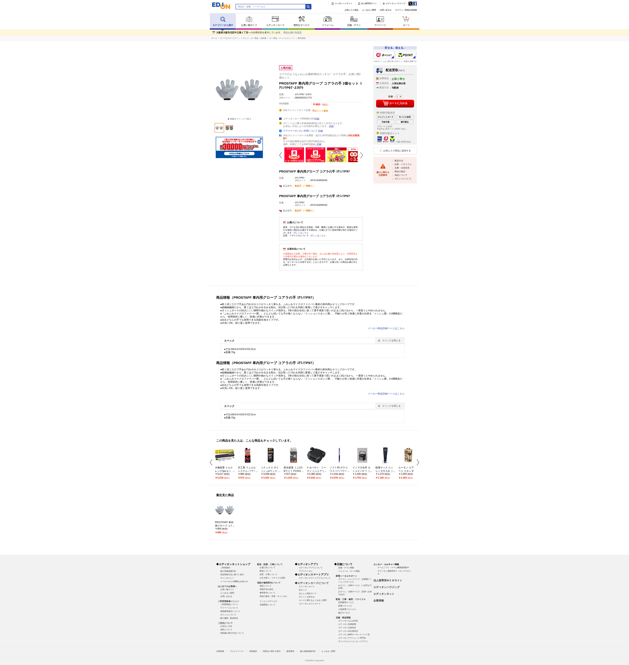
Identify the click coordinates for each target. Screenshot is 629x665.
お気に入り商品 (351, 10)
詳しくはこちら (301, 232)
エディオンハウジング (395, 3)
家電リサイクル (345, 606)
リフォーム (328, 25)
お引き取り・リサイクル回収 (272, 578)
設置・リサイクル (403, 164)
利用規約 (253, 651)
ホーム (214, 38)
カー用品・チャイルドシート (282, 38)
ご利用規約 (225, 568)
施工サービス (344, 613)
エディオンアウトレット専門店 (352, 638)
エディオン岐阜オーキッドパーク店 (354, 634)
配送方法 (399, 160)
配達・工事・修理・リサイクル (351, 599)
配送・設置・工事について (270, 564)
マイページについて (229, 608)
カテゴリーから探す (223, 25)
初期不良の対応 (266, 589)
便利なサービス (302, 25)
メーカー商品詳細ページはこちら (386, 328)
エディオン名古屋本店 (348, 631)
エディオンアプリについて (311, 568)
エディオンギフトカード (310, 604)
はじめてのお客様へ (227, 586)
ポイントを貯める (307, 597)
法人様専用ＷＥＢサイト (387, 580)
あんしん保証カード (308, 593)
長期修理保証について (230, 611)
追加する (50, 28)
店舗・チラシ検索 (346, 568)
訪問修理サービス (346, 602)
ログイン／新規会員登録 (406, 10)
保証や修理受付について (269, 582)
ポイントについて (403, 178)
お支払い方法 (226, 626)
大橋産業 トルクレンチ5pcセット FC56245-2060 (224, 471)
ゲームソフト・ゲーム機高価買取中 (393, 567)
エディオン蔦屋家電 (347, 624)
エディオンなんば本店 (348, 621)
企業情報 (378, 600)
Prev (281, 155)
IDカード (303, 590)
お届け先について (267, 567)
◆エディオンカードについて (312, 583)
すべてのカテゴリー (229, 38)
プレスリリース (237, 651)
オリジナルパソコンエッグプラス (353, 641)
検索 (8, 29)
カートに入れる (398, 103)
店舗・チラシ (354, 25)
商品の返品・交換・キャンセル (273, 596)
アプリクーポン (306, 571)
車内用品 (302, 38)
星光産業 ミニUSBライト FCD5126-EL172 (293, 471)
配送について (265, 571)
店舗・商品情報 (343, 617)
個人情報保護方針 (228, 571)
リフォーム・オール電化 (349, 571)
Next (360, 155)
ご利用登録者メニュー (228, 601)
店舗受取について (267, 605)
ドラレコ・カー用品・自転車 (253, 38)
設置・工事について (268, 574)
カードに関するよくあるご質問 (312, 600)
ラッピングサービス (268, 601)
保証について (401, 175)
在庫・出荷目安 (402, 168)
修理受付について (267, 593)
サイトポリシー (227, 578)
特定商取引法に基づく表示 (232, 574)
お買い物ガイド (249, 25)
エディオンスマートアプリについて (314, 578)
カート (406, 21)
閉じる (110, 4)
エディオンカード (275, 25)
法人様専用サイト (369, 3)
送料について (226, 629)
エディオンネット (383, 593)
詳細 (317, 118)
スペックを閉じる (391, 340)
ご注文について (225, 623)
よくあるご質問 (369, 10)
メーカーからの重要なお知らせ (234, 581)
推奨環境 (290, 651)
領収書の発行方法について (232, 633)
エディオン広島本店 (347, 627)
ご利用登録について (229, 604)
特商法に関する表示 (272, 651)
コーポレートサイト (343, 3)
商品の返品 (400, 171)
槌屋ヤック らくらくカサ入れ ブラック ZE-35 (384, 471)
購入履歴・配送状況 (229, 618)
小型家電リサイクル (347, 609)
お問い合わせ (385, 10)
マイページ (380, 25)
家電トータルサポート (346, 576)
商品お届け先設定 (292, 32)
